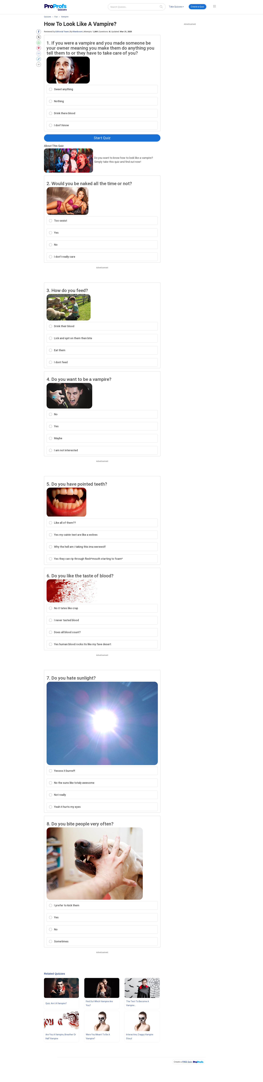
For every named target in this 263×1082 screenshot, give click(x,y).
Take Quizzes (175, 6)
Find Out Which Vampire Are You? (99, 1003)
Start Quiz (102, 138)
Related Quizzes (54, 973)
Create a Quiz (197, 6)
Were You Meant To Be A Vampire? (98, 1036)
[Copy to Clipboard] (39, 59)
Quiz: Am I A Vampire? (56, 1003)
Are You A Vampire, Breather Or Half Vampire (61, 1036)
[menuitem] (176, 7)
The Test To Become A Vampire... (137, 1003)
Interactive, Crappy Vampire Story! (139, 1036)
